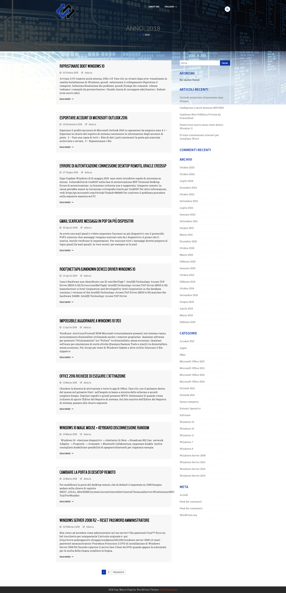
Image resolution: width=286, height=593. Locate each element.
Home (139, 34)
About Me (154, 6)
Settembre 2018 (189, 295)
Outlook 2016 (187, 388)
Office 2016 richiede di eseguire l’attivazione (93, 376)
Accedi (184, 494)
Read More (65, 99)
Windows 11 (187, 435)
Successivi (118, 572)
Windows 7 (186, 442)
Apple (183, 347)
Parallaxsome (169, 589)
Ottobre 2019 (187, 274)
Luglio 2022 (186, 207)
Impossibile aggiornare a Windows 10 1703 (90, 321)
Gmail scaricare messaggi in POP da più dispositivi (96, 221)
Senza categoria (189, 401)
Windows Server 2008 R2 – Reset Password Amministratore (104, 520)
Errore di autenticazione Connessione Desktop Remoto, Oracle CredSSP (113, 166)
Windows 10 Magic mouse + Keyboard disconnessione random (104, 428)
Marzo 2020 (186, 254)
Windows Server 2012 (192, 462)
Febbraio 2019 (187, 281)
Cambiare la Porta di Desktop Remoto (87, 472)
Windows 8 (186, 448)
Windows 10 (187, 421)
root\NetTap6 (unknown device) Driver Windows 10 (97, 269)
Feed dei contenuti (191, 501)
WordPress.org (188, 515)
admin (88, 72)
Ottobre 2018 (187, 288)
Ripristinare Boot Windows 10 (82, 66)
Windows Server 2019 (192, 475)
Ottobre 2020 (187, 248)
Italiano (169, 6)
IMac (183, 354)
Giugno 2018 (187, 301)
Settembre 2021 (189, 221)
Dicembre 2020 (188, 241)
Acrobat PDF (187, 341)
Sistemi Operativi (190, 408)
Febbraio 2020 (188, 261)
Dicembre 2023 (188, 187)
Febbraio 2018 (187, 322)
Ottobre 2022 (187, 194)
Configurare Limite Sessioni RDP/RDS (202, 107)
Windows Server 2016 (192, 468)
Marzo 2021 (186, 234)
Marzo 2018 (186, 315)
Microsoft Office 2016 (192, 374)
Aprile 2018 (186, 308)
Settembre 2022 (189, 201)
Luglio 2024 (186, 180)
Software (185, 415)
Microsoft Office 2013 (192, 368)
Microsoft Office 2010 (192, 361)
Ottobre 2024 (187, 174)
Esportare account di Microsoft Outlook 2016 (93, 118)
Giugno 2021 (187, 227)
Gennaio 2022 (187, 214)
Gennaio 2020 (187, 268)
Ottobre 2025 (187, 167)
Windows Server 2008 (193, 455)
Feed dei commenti (191, 508)
